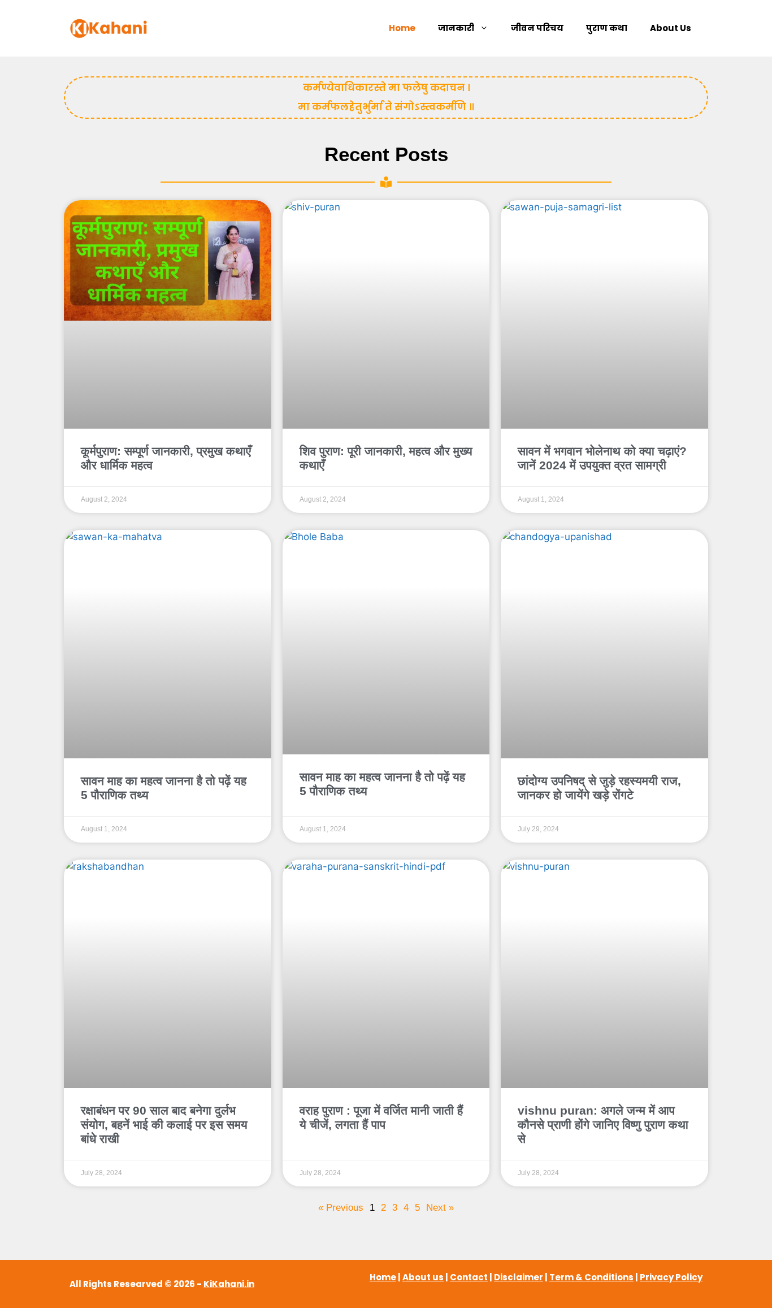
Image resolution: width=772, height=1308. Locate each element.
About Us (670, 28)
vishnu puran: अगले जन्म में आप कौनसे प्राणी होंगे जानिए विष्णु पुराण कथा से (603, 1124)
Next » (440, 1207)
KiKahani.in (228, 1284)
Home (402, 28)
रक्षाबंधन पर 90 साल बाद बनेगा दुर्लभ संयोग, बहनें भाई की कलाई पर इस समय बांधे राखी (164, 1124)
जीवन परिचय (537, 28)
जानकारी (456, 28)
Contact (469, 1277)
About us (423, 1277)
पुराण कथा (606, 28)
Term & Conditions (591, 1277)
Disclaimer (518, 1277)
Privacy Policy (671, 1277)
